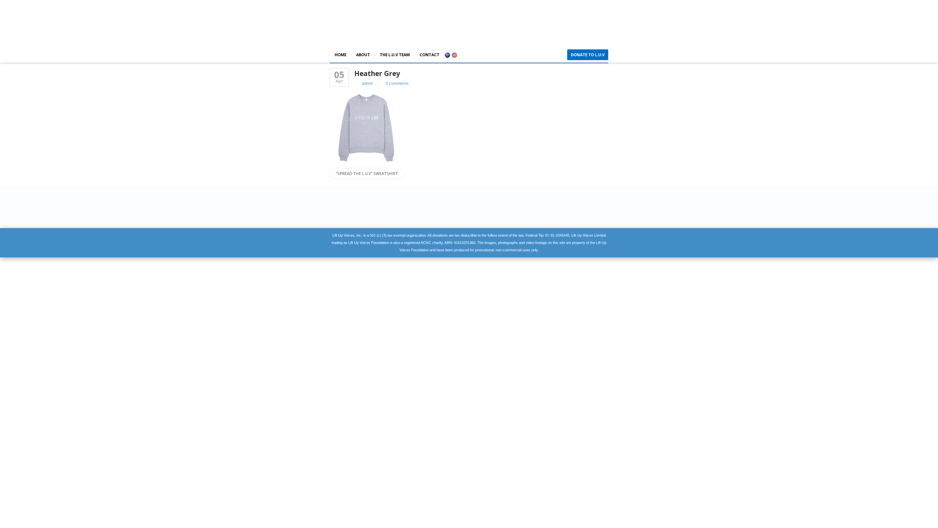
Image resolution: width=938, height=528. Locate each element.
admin (367, 83)
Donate (506, 200)
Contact (429, 54)
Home (340, 54)
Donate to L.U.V (588, 54)
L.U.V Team (466, 200)
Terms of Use (388, 200)
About (363, 54)
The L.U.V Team (395, 54)
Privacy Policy (360, 200)
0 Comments (397, 83)
